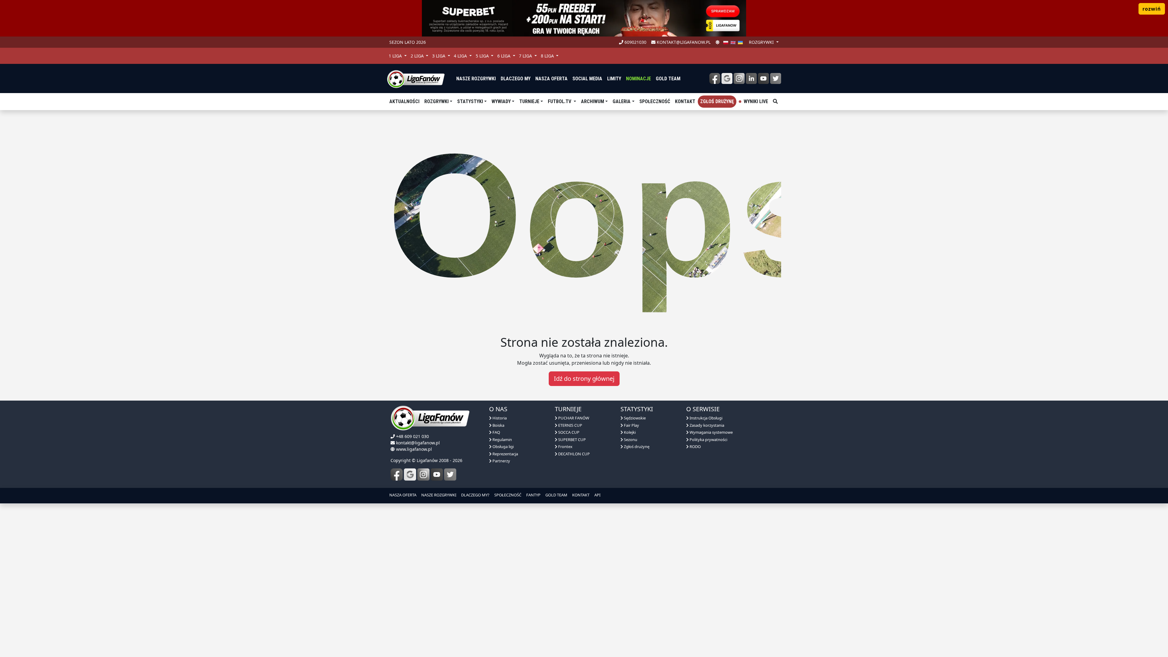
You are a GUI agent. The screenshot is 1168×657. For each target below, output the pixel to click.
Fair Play (631, 425)
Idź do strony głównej (584, 378)
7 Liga (526, 56)
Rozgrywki (436, 101)
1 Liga (396, 56)
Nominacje (638, 79)
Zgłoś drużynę (717, 101)
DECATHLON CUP (573, 454)
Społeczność (654, 101)
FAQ (496, 432)
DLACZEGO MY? (475, 495)
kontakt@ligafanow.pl (683, 42)
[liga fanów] (416, 78)
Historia (499, 418)
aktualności (404, 101)
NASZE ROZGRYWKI (438, 495)
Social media (587, 79)
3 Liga (439, 56)
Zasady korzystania (706, 425)
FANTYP (533, 495)
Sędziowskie (634, 418)
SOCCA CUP (568, 432)
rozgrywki (762, 42)
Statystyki (470, 101)
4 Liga (461, 56)
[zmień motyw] (717, 42)
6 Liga (504, 56)
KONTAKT (580, 495)
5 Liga (483, 56)
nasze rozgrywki (476, 79)
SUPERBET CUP (571, 439)
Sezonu (630, 439)
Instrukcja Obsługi (705, 418)
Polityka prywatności (708, 439)
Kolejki (629, 432)
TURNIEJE (529, 101)
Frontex (564, 446)
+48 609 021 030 (412, 436)
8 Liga (548, 56)
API (597, 495)
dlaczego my (515, 79)
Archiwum (592, 101)
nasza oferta (551, 79)
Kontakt (685, 101)
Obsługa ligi (503, 446)
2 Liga (418, 56)
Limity (614, 79)
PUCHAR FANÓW (573, 418)
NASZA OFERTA (402, 495)
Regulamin (502, 439)
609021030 (634, 42)
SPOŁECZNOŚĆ (507, 495)
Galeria (622, 101)
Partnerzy (501, 461)
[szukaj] (775, 102)
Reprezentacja (505, 454)
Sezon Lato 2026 (407, 42)
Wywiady (501, 101)
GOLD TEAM (556, 495)
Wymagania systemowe (711, 432)
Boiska (498, 425)
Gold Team (668, 79)
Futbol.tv (560, 101)
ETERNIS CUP (569, 425)
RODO (695, 446)
